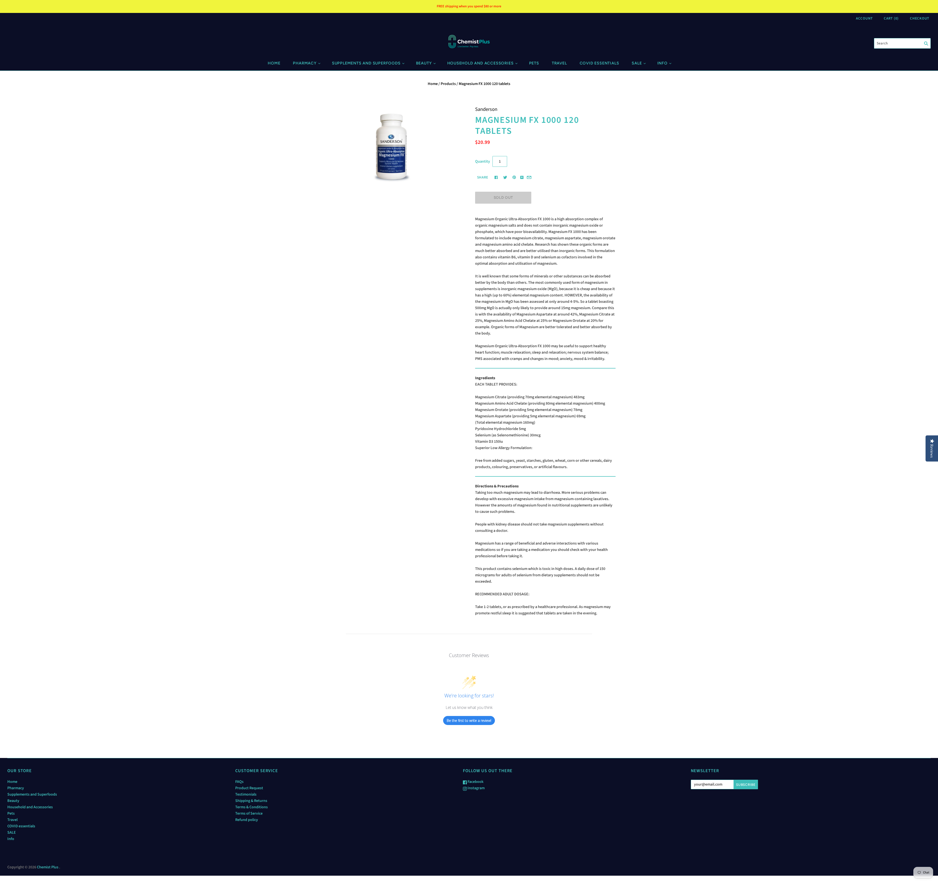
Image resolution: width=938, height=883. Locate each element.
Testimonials (245, 794)
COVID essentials (599, 63)
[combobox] (902, 43)
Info (662, 63)
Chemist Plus (47, 867)
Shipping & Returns (251, 800)
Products (448, 83)
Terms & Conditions (251, 807)
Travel (559, 63)
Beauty (424, 63)
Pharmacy (304, 63)
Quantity (482, 161)
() (891, 18)
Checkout (919, 18)
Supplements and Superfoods (366, 63)
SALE (637, 63)
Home (274, 63)
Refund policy (246, 819)
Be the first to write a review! (469, 720)
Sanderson (486, 109)
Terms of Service (249, 813)
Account (864, 18)
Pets (534, 63)
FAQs (239, 781)
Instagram (476, 788)
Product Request (249, 788)
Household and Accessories (480, 63)
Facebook (475, 781)
